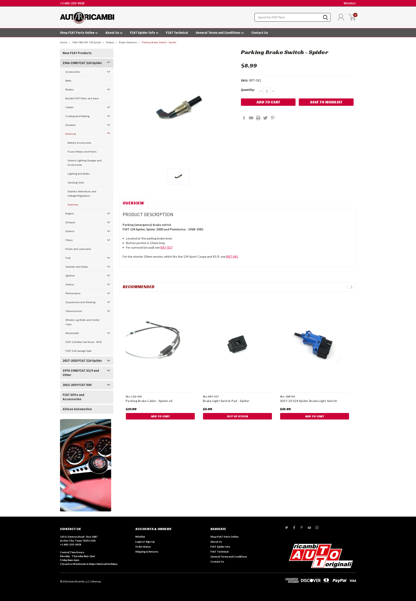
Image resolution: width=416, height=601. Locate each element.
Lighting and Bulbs (79, 173)
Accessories (72, 71)
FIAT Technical (177, 33)
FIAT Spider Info (143, 33)
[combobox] (292, 17)
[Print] (258, 118)
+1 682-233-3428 (72, 3)
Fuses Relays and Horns (82, 151)
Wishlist (350, 3)
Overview (133, 203)
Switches (73, 204)
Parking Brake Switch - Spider (159, 42)
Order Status (143, 546)
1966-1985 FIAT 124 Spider (86, 42)
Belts (68, 80)
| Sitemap (95, 581)
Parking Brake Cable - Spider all (149, 401)
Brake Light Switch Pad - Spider (226, 401)
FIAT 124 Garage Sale (78, 350)
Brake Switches (128, 42)
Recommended (138, 286)
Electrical (70, 133)
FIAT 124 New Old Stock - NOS (83, 342)
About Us (112, 33)
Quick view (160, 343)
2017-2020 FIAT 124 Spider (82, 361)
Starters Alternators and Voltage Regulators (82, 193)
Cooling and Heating (77, 116)
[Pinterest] (272, 118)
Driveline (70, 125)
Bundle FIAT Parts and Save (82, 98)
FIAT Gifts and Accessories (73, 397)
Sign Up (150, 541)
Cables (69, 107)
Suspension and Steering (80, 302)
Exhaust (70, 222)
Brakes (110, 42)
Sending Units (76, 182)
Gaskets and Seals (76, 266)
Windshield (72, 333)
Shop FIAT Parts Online (77, 33)
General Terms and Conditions (218, 33)
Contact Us (259, 33)
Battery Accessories (79, 142)
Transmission (73, 311)
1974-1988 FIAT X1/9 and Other (81, 373)
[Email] (251, 118)
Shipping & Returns (146, 551)
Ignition (70, 275)
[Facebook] (244, 118)
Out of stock (237, 416)
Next (351, 287)
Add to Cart (160, 416)
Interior (69, 284)
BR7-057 (166, 247)
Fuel (67, 257)
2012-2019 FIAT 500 (77, 385)
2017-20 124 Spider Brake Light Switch (308, 401)
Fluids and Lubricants (78, 249)
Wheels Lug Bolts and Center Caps (82, 322)
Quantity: (248, 90)
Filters (69, 240)
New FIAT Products (77, 53)
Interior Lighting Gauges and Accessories (85, 162)
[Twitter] (265, 118)
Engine (69, 213)
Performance (72, 293)
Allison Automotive (77, 409)
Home (63, 42)
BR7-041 (232, 256)
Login (138, 541)
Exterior (69, 231)
